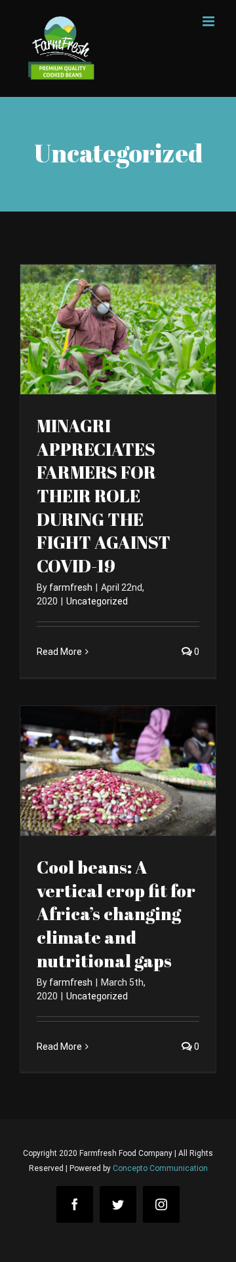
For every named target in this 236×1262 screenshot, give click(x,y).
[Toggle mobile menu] (209, 21)
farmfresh (70, 587)
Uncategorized (97, 601)
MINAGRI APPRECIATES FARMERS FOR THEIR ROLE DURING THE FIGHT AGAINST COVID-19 (103, 496)
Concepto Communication (160, 1168)
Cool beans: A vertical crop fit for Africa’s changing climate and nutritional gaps (116, 913)
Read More (59, 651)
